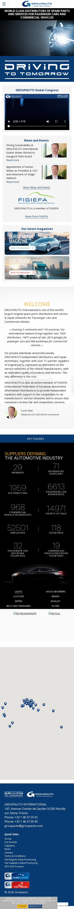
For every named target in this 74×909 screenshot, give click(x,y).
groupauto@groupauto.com (23, 826)
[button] (9, 726)
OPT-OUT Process (14, 866)
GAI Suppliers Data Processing (21, 862)
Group (7, 838)
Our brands (10, 842)
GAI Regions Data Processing (20, 859)
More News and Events (36, 187)
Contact (8, 852)
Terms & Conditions (15, 856)
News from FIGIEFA (36, 216)
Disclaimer (65, 906)
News (7, 849)
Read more (35, 906)
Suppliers (9, 845)
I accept (22, 906)
